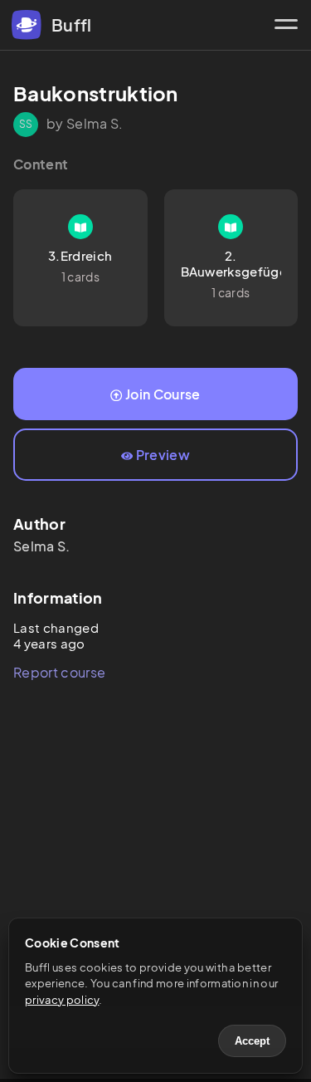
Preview (163, 454)
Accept (252, 1041)
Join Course (163, 394)
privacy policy (62, 999)
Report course (59, 672)
